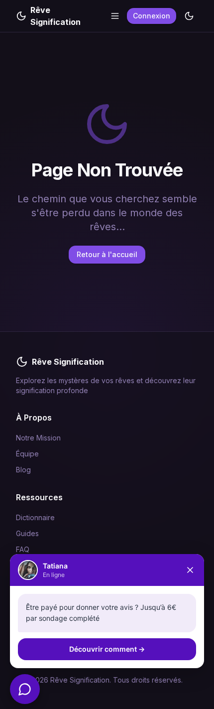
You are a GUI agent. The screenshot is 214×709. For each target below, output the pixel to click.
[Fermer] (190, 570)
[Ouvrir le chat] (25, 689)
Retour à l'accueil (107, 254)
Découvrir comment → (107, 649)
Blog (23, 469)
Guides (27, 533)
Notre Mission (38, 437)
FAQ (22, 549)
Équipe (27, 453)
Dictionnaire (35, 517)
